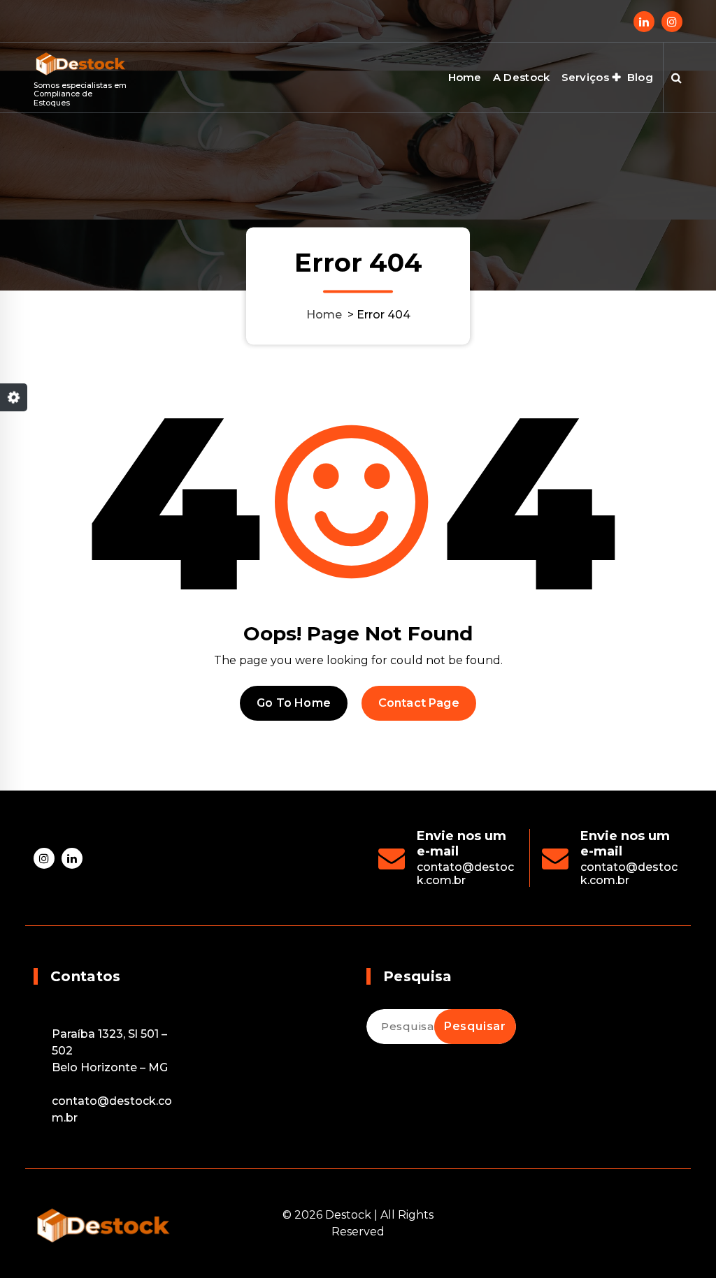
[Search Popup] (676, 77)
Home (465, 77)
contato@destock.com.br (465, 873)
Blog (640, 77)
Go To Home (294, 703)
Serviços (585, 77)
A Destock (521, 77)
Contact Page (418, 703)
